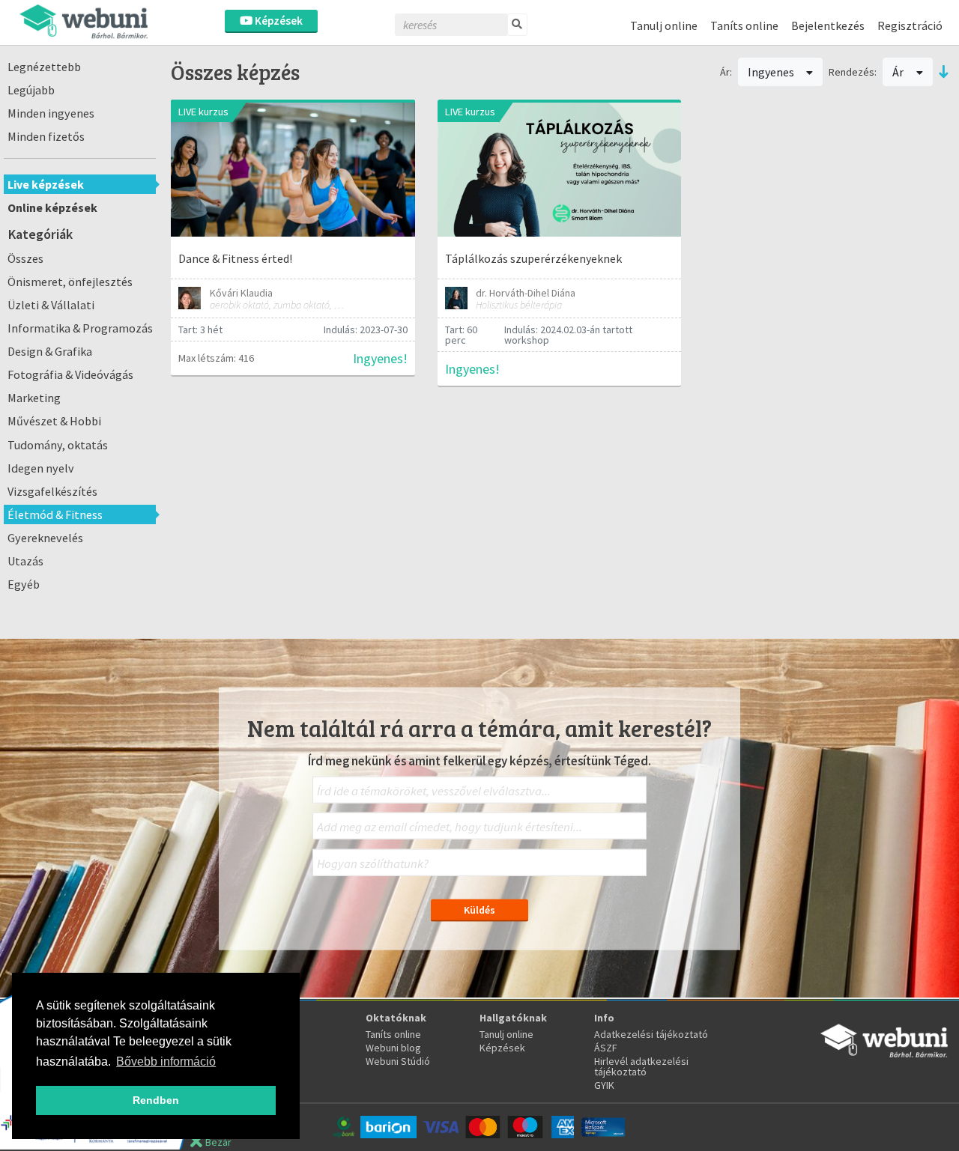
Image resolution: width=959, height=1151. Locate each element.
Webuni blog (393, 1047)
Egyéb (23, 584)
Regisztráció (910, 25)
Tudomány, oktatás (57, 444)
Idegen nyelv (40, 468)
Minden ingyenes (50, 113)
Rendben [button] (156, 1100)
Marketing (34, 397)
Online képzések (52, 207)
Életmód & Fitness (55, 514)
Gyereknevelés (45, 537)
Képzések (277, 20)
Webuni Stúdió (398, 1061)
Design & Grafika (49, 351)
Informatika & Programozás (80, 328)
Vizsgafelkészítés (52, 491)
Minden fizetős (46, 136)
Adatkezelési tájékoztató (651, 1034)
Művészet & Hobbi (54, 420)
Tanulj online (664, 25)
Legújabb (31, 89)
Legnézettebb (44, 66)
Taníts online (744, 25)
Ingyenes (772, 71)
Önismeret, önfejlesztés (70, 281)
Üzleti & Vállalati (50, 304)
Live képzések (45, 184)
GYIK (604, 1085)
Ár (899, 71)
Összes (25, 258)
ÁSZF (605, 1047)
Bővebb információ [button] (166, 1061)
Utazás (25, 560)
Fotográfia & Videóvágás (70, 374)
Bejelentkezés (828, 25)
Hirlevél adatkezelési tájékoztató (641, 1066)
